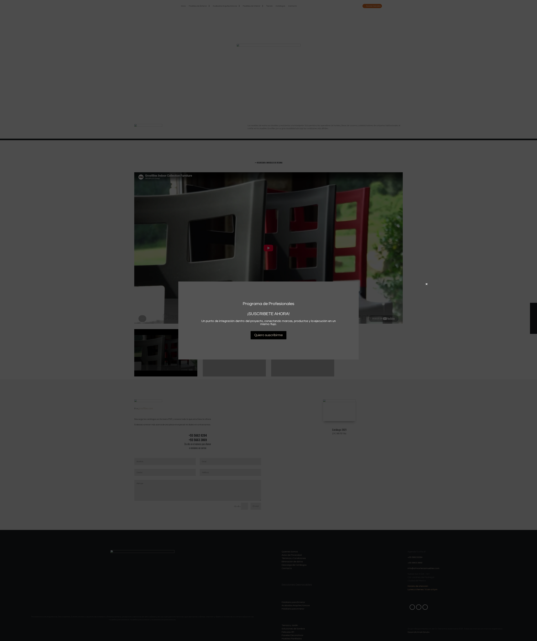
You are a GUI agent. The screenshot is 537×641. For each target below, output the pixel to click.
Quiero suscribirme (268, 335)
